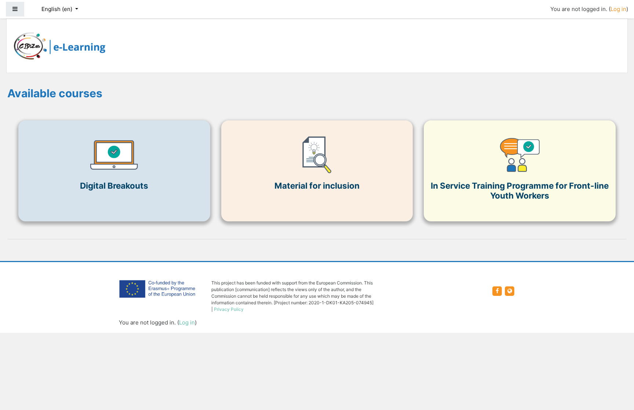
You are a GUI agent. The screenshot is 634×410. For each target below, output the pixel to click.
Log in (618, 9)
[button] (617, 374)
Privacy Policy (229, 309)
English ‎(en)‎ (57, 9)
